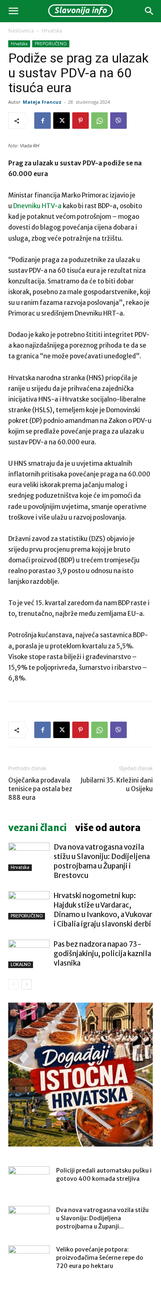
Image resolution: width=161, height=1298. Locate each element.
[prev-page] (13, 984)
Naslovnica (21, 30)
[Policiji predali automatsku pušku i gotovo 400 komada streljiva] (29, 1180)
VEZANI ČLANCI (37, 828)
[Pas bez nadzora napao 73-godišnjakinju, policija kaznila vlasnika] (29, 954)
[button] (13, 11)
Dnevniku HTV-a (37, 206)
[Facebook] (42, 120)
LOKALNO (21, 964)
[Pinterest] (80, 120)
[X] (61, 120)
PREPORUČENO (51, 43)
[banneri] (80, 1075)
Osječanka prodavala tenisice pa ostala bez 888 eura (40, 788)
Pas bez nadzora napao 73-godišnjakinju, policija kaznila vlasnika (102, 954)
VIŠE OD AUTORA (108, 828)
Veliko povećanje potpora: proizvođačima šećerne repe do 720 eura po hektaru (99, 1258)
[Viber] (118, 120)
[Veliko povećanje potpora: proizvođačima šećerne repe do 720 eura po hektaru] (29, 1259)
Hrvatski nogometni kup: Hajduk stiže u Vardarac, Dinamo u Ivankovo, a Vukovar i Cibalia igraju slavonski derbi (103, 910)
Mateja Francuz (42, 102)
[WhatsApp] (99, 120)
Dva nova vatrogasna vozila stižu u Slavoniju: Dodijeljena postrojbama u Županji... (102, 1218)
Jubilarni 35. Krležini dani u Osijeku (116, 784)
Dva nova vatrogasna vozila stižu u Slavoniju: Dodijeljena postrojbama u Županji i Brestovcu (102, 861)
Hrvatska (52, 30)
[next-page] (26, 984)
